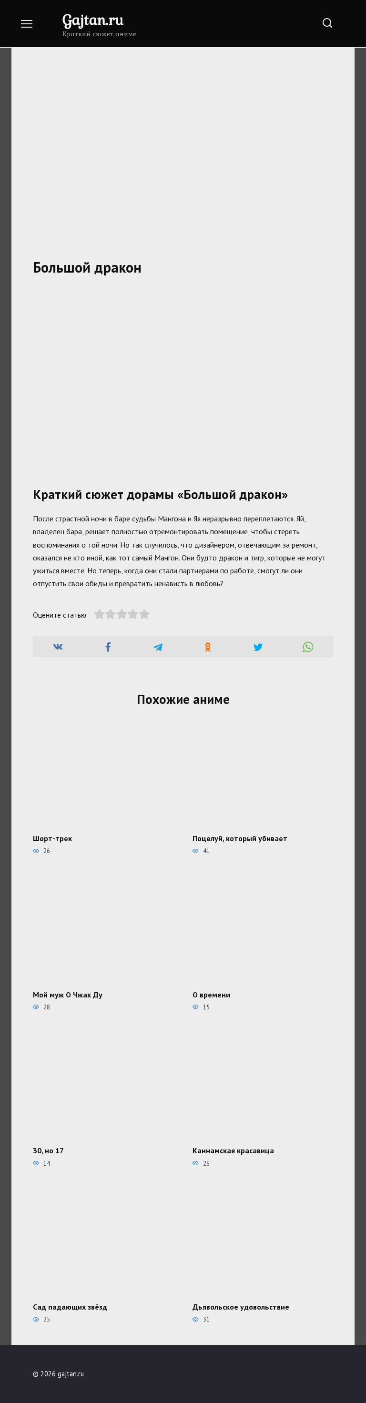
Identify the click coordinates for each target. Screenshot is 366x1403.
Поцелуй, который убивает (240, 838)
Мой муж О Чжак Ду (67, 994)
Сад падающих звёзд (70, 1307)
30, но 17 (48, 1150)
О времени (211, 994)
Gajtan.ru (92, 19)
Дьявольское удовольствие (241, 1307)
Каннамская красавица (233, 1150)
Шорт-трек (52, 838)
